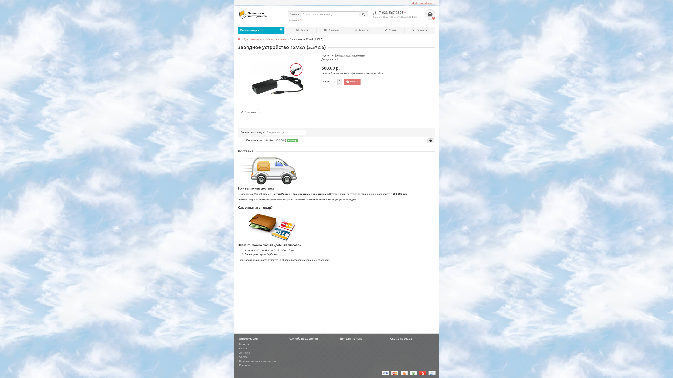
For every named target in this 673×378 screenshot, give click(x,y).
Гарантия (364, 30)
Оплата (304, 30)
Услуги (393, 30)
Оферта (243, 348)
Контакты (421, 30)
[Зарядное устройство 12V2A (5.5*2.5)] (278, 79)
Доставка (333, 30)
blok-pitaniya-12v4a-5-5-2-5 (350, 55)
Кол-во (325, 81)
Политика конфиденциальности (257, 361)
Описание (250, 112)
